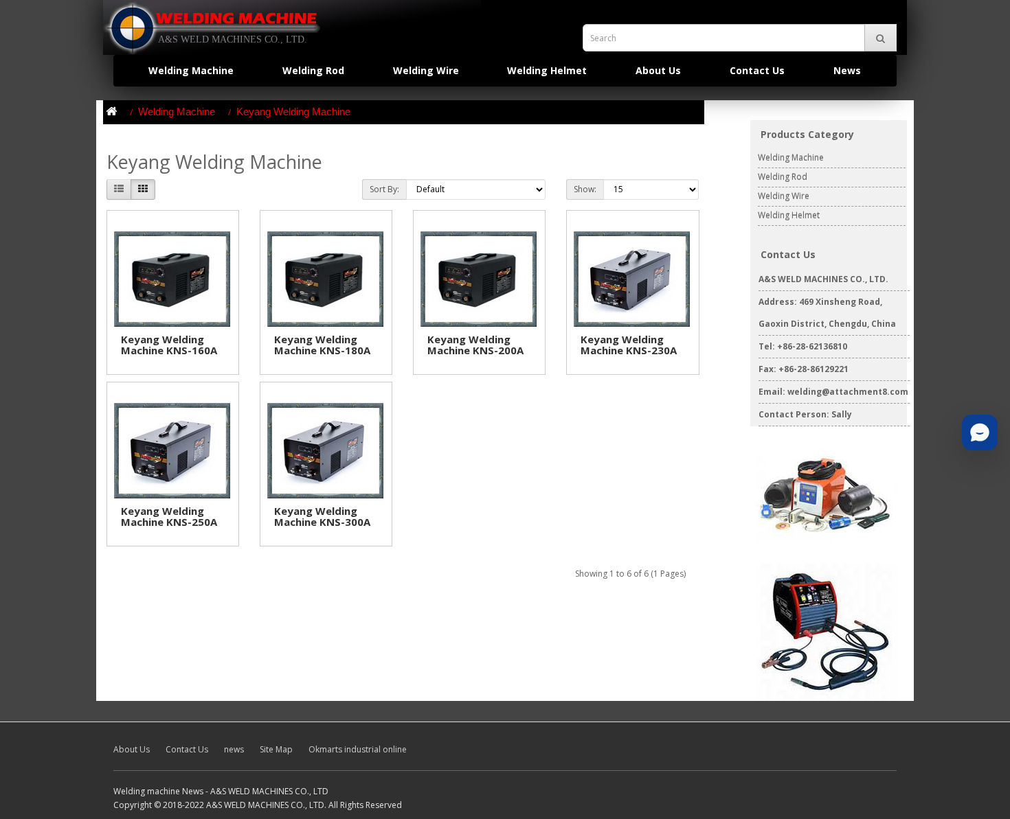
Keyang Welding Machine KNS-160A (169, 345)
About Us (658, 70)
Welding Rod (313, 70)
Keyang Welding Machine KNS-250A (169, 516)
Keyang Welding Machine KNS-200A (475, 345)
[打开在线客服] (980, 432)
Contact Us (757, 70)
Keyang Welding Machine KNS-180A (322, 345)
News (847, 70)
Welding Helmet (547, 70)
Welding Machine (191, 70)
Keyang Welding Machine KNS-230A (629, 345)
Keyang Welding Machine (293, 111)
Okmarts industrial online (357, 749)
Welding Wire (426, 70)
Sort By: (384, 189)
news (234, 749)
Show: (585, 189)
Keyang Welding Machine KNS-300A (322, 516)
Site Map (276, 749)
